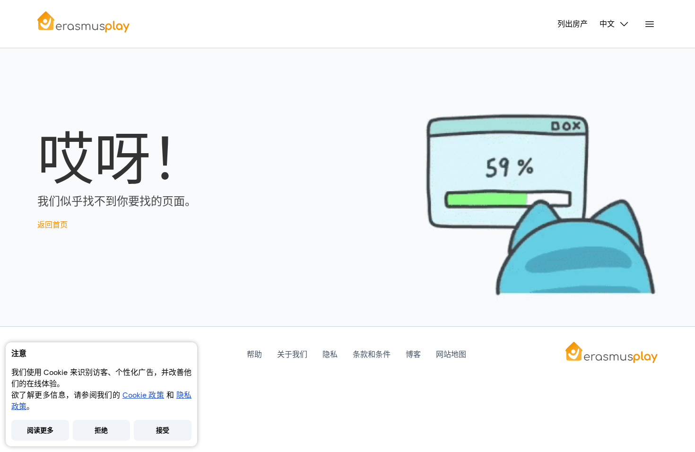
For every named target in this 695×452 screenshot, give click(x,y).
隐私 (330, 354)
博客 (413, 354)
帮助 (254, 354)
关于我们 (292, 354)
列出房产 (572, 24)
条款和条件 (372, 354)
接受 (162, 430)
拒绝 (101, 430)
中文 (607, 24)
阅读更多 (40, 430)
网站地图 (451, 354)
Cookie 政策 (143, 395)
